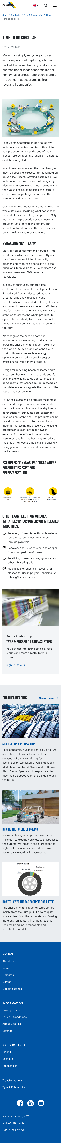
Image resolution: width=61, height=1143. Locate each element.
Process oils (9, 1065)
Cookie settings (12, 988)
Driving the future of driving (20, 829)
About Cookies (11, 1023)
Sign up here (14, 665)
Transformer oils (12, 1080)
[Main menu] (55, 5)
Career (6, 981)
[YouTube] (41, 1103)
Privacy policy (11, 1010)
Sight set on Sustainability (19, 744)
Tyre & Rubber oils (13, 1087)
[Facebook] (20, 1103)
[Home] (15, 5)
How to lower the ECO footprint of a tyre (28, 902)
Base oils (7, 1058)
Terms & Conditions (14, 1016)
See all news (47, 698)
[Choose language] (36, 5)
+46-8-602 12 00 (13, 1130)
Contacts (8, 975)
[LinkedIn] (30, 1103)
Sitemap (7, 1030)
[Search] (45, 5)
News (5, 968)
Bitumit (6, 1052)
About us (8, 961)
